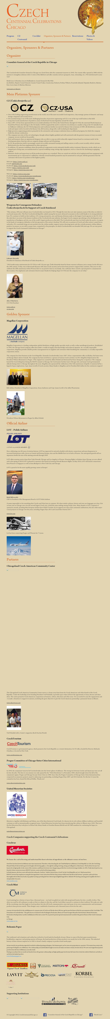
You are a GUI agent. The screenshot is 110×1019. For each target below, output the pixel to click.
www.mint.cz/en (12, 921)
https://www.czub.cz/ (20, 162)
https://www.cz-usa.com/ (21, 174)
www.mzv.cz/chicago (13, 89)
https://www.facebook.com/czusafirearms (27, 176)
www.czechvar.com (12, 881)
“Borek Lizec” (98, 1015)
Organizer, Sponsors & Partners (57, 36)
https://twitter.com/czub (20, 168)
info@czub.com (17, 164)
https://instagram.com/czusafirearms (26, 180)
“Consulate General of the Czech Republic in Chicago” (65, 1015)
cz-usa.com (10, 309)
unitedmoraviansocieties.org (16, 831)
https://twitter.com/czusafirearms (23, 178)
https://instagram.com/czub (23, 170)
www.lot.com (11, 514)
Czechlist (36, 36)
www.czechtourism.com (14, 755)
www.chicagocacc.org (14, 703)
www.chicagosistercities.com (16, 783)
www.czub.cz (11, 307)
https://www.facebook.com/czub (25, 166)
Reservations (77, 36)
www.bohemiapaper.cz (14, 956)
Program (10, 36)
